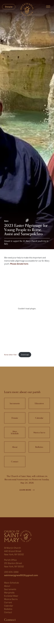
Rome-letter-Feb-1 (10, 354)
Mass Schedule (11, 582)
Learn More (25, 490)
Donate (8, 6)
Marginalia (9, 592)
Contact (8, 612)
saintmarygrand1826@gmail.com (21, 575)
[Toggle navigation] (48, 6)
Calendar (8, 605)
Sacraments (10, 589)
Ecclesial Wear (11, 595)
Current (8, 602)
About (7, 585)
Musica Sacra (11, 599)
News (6, 221)
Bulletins (8, 609)
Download (25, 354)
